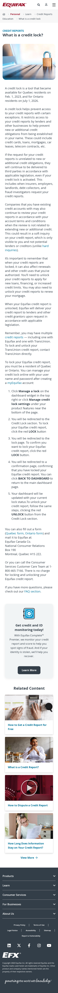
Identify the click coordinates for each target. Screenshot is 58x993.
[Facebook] (29, 945)
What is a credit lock (29, 18)
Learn (28, 14)
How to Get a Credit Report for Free (27, 727)
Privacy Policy (19, 925)
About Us (8, 913)
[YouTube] (49, 945)
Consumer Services (14, 895)
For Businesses (12, 904)
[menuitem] (39, 5)
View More (27, 857)
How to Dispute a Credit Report (28, 805)
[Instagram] (39, 945)
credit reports (14, 337)
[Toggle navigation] (54, 4)
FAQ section (32, 591)
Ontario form (34, 533)
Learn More (29, 670)
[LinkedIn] (9, 945)
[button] (39, 5)
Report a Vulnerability (31, 936)
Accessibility (31, 930)
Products (8, 876)
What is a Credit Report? (23, 767)
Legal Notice (12, 930)
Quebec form (15, 533)
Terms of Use (39, 925)
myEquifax (14, 383)
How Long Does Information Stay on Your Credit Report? (26, 845)
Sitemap (47, 930)
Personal (15, 14)
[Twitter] (19, 945)
